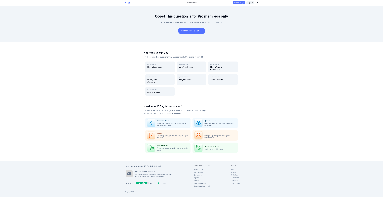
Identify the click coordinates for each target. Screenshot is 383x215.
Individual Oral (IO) (200, 183)
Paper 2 (196, 180)
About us (233, 172)
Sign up (250, 3)
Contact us (234, 175)
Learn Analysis (198, 172)
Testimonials (235, 178)
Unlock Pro (197, 169)
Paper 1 (196, 178)
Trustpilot (163, 183)
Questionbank (198, 175)
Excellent (129, 183)
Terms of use (235, 180)
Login (232, 169)
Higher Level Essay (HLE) (202, 186)
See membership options (192, 31)
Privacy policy (235, 183)
